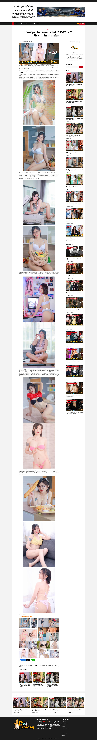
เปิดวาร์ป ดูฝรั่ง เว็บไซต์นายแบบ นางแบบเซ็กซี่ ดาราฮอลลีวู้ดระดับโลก (22, 10)
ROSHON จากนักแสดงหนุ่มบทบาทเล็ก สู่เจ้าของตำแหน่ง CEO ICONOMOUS (74, 413)
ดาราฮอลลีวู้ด (27, 23)
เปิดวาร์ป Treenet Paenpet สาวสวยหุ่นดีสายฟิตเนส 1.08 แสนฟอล (25, 685)
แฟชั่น (63, 735)
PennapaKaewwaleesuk (26, 616)
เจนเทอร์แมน (75, 209)
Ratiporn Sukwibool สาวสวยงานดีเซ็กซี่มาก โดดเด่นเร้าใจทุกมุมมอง (28, 665)
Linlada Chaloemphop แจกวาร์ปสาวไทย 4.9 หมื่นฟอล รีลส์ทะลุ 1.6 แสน (75, 710)
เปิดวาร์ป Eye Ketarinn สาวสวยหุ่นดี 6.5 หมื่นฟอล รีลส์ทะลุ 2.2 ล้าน (38, 685)
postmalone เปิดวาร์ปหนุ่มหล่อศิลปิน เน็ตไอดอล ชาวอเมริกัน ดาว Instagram (74, 345)
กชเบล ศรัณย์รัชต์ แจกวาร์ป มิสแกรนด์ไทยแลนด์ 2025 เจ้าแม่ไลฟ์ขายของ (74, 239)
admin (21, 41)
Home (17, 23)
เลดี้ (69, 73)
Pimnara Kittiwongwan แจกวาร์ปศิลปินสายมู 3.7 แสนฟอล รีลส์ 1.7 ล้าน (52, 685)
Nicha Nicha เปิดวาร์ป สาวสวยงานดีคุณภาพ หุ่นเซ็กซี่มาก (49, 665)
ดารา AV (33, 23)
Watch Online (82, 23)
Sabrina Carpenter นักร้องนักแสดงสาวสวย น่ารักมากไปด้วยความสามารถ (74, 362)
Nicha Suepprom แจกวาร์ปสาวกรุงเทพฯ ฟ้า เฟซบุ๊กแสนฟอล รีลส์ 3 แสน (74, 170)
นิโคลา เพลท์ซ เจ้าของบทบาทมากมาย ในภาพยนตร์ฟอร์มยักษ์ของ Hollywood (73, 293)
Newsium (51, 738)
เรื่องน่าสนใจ (64, 733)
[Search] (76, 24)
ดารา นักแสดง (69, 209)
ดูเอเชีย (38, 23)
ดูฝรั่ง (21, 23)
